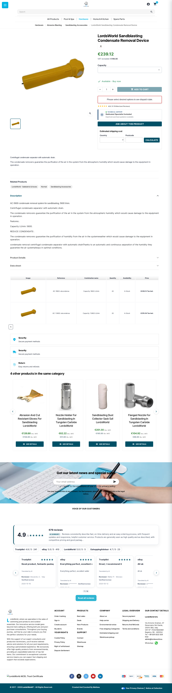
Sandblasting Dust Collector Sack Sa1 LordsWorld (102, 419)
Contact (80, 638)
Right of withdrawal (62, 646)
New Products (82, 625)
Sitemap (80, 646)
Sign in (57, 620)
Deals (79, 620)
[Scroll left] (12, 411)
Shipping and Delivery (130, 620)
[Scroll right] (156, 411)
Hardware (84, 19)
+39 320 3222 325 (155, 634)
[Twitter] (86, 676)
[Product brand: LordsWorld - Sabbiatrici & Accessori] (101, 46)
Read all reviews (86, 598)
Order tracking (60, 616)
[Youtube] (93, 676)
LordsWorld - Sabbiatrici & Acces (24, 187)
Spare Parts (119, 19)
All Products (53, 19)
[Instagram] (78, 676)
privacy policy (108, 486)
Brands (80, 629)
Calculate (152, 140)
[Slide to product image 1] (15, 124)
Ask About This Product (130, 124)
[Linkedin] (100, 676)
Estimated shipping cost (109, 633)
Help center (104, 620)
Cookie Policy (59, 638)
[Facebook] (71, 676)
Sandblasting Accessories (61, 187)
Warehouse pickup (107, 637)
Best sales (81, 616)
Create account (60, 625)
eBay (62, 559)
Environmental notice (108, 625)
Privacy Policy (59, 642)
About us (103, 616)
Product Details (17, 257)
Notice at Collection (154, 688)
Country (103, 135)
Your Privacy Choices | (135, 688)
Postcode (130, 135)
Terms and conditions (130, 629)
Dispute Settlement (62, 650)
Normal (44, 187)
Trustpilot (26, 559)
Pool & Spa (69, 19)
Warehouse (81, 642)
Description (16, 195)
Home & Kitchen (101, 19)
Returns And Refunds (130, 625)
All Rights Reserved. (44, 687)
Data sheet (15, 265)
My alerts (58, 629)
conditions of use (84, 486)
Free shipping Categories (110, 629)
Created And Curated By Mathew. (86, 687)
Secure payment (128, 616)
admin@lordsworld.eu (153, 639)
